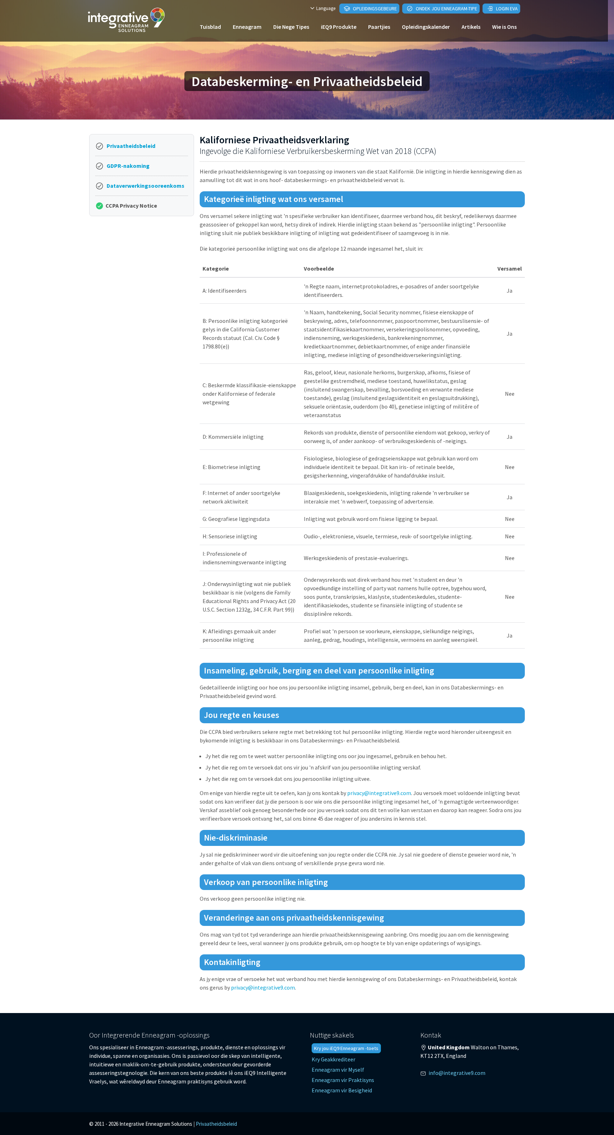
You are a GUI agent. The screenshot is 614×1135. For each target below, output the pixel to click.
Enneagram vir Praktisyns (343, 1079)
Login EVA (506, 8)
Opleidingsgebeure (374, 8)
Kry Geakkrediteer (333, 1059)
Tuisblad (210, 26)
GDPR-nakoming (128, 165)
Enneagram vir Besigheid (342, 1090)
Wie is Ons (504, 26)
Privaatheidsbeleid (131, 145)
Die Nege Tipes (291, 26)
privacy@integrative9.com (379, 792)
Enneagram (247, 26)
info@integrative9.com (457, 1072)
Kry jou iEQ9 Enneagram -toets (346, 1048)
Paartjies (379, 26)
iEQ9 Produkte (338, 26)
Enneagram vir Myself (338, 1069)
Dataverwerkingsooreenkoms (145, 185)
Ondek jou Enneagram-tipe (446, 8)
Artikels (471, 26)
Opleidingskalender (426, 26)
